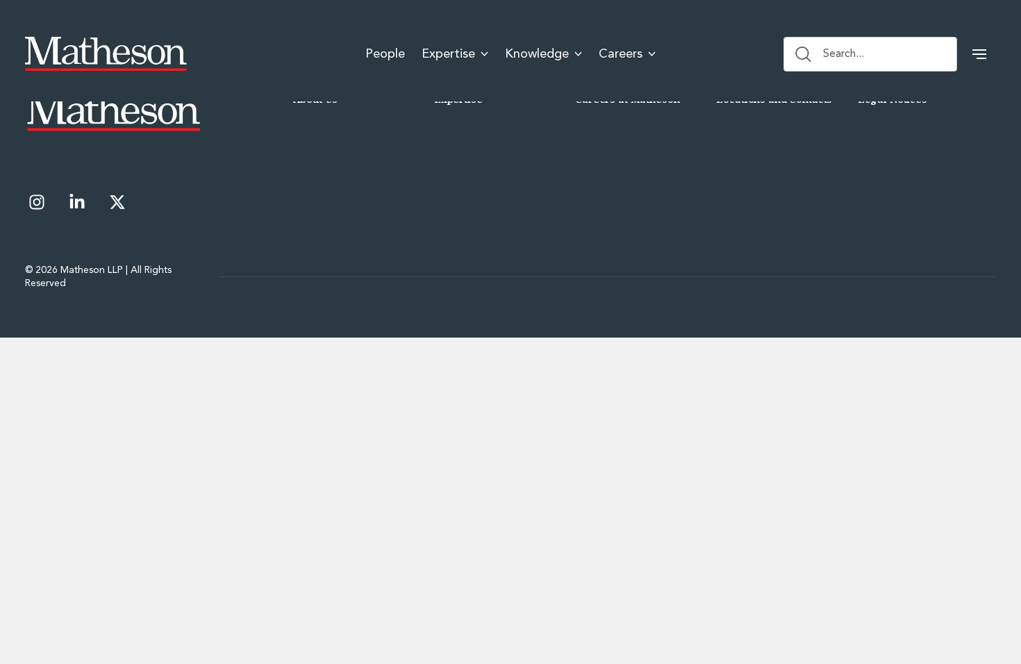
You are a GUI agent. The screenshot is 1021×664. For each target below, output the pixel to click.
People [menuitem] (385, 54)
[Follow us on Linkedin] (77, 202)
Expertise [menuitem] (448, 54)
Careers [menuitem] (620, 54)
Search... (843, 54)
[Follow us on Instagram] (37, 202)
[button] (979, 54)
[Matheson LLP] (106, 54)
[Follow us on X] (117, 202)
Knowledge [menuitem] (537, 54)
